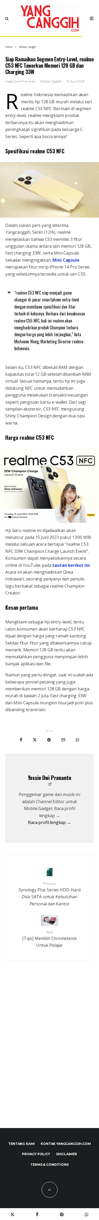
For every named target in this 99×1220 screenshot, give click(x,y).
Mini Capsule (66, 260)
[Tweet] (35, 740)
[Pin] (49, 740)
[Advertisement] (49, 1055)
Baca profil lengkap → (49, 822)
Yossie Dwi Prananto (20, 81)
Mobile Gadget (51, 81)
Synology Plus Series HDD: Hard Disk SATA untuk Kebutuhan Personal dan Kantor (49, 894)
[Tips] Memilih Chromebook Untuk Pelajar (49, 939)
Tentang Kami (21, 1144)
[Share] (21, 740)
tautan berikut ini (70, 565)
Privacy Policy (36, 1154)
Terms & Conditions (49, 1165)
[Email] (63, 740)
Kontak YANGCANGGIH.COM (66, 1144)
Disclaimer (66, 1154)
